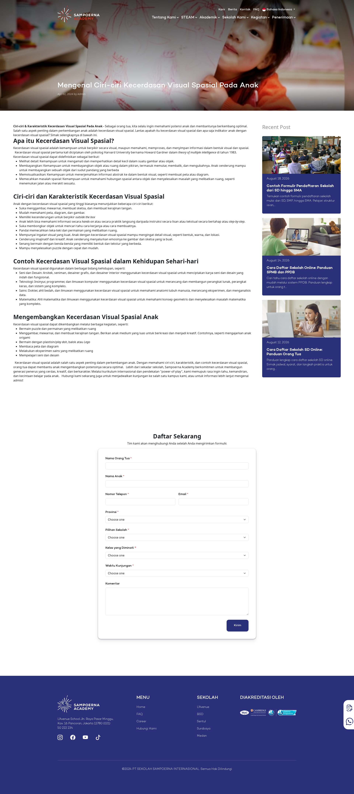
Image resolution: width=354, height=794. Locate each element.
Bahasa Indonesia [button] (279, 9)
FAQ (256, 9)
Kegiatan (259, 18)
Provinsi (112, 512)
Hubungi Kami (146, 728)
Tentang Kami (164, 18)
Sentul (201, 721)
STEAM (187, 18)
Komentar (112, 583)
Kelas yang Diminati (119, 548)
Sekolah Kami (234, 18)
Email (183, 494)
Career (141, 721)
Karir (221, 9)
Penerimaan (282, 18)
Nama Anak (114, 476)
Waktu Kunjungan (119, 566)
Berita (232, 9)
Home (140, 707)
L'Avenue (203, 707)
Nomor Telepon (117, 494)
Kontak (245, 9)
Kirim (237, 625)
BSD (200, 714)
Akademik (208, 18)
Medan (202, 736)
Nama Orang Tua (118, 458)
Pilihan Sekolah (117, 530)
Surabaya (203, 728)
